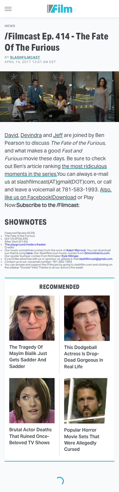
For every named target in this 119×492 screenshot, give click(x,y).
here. (29, 253)
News (10, 26)
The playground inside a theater (25, 244)
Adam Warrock (76, 250)
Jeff (58, 135)
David (11, 135)
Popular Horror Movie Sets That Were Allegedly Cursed (81, 439)
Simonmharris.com (96, 253)
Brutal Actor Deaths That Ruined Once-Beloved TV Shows (30, 436)
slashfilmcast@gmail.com (95, 259)
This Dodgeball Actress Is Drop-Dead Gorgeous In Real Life (83, 357)
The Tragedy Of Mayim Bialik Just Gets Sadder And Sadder (28, 356)
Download (64, 197)
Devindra (31, 135)
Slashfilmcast (25, 57)
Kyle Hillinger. (70, 256)
